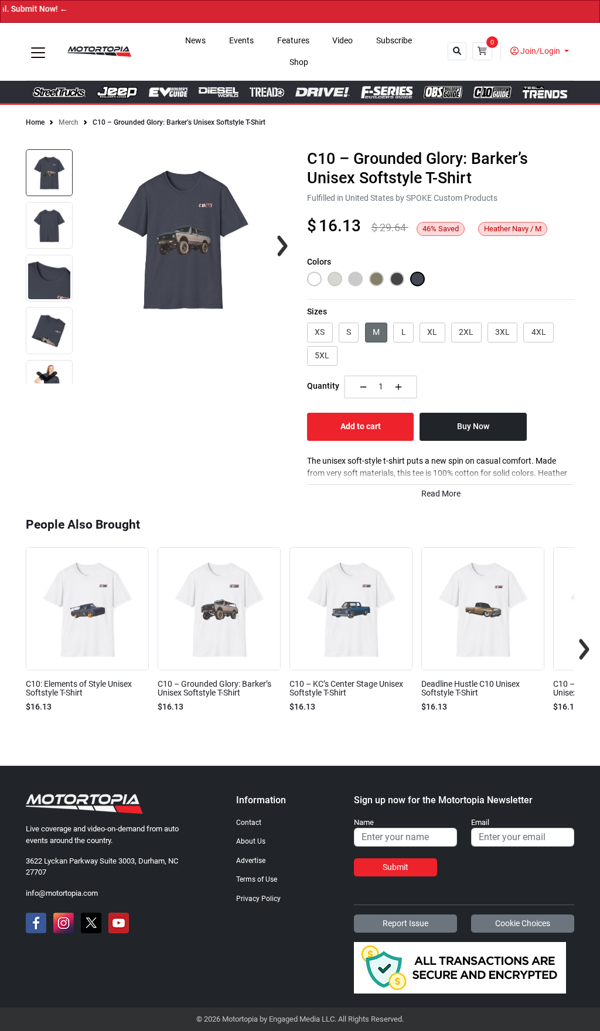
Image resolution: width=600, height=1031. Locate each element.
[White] (314, 279)
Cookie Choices (522, 923)
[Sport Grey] (355, 279)
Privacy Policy (258, 899)
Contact (248, 822)
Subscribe (394, 41)
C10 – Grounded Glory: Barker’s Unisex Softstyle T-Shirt (179, 122)
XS (320, 332)
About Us (250, 841)
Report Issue (405, 923)
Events (241, 41)
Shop (298, 62)
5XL (322, 355)
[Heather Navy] (417, 279)
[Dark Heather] (397, 279)
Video (342, 41)
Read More (441, 494)
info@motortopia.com (62, 893)
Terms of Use (256, 879)
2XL (466, 332)
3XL (502, 332)
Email (480, 822)
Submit (395, 867)
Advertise (250, 861)
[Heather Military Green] (376, 279)
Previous (15, 649)
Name (364, 822)
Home (35, 122)
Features (293, 41)
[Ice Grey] (335, 279)
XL (432, 332)
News (195, 41)
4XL (538, 332)
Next (47, 376)
